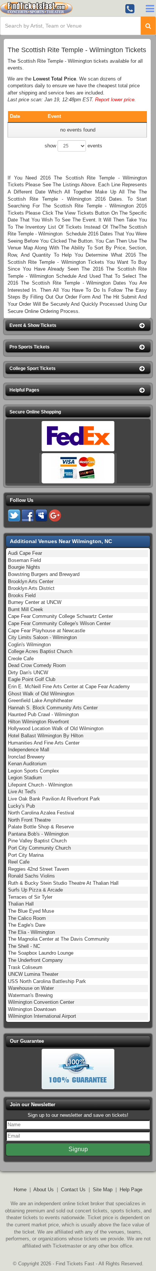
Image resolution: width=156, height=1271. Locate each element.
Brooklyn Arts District (31, 588)
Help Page (131, 1189)
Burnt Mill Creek (25, 609)
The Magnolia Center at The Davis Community (58, 939)
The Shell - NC (24, 946)
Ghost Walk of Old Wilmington (41, 694)
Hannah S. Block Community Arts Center (53, 708)
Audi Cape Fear (25, 553)
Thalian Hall (21, 904)
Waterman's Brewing (30, 995)
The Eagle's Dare (26, 925)
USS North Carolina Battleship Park (47, 981)
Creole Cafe (21, 658)
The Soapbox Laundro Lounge (40, 953)
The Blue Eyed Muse (31, 911)
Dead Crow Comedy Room (37, 665)
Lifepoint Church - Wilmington (40, 785)
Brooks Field (22, 595)
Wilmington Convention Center (41, 1002)
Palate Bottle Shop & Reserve (41, 827)
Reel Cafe (19, 862)
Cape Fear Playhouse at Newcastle (46, 630)
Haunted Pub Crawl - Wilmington (43, 714)
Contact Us (73, 1189)
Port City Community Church (39, 848)
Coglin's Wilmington (29, 644)
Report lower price (114, 99)
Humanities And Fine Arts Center (44, 743)
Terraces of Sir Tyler (30, 897)
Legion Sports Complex (33, 771)
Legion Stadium (25, 777)
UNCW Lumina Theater (33, 974)
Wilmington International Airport (42, 1016)
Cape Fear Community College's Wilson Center (59, 623)
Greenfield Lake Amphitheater (40, 700)
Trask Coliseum (25, 967)
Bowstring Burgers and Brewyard (44, 574)
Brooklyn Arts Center (30, 581)
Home (20, 1189)
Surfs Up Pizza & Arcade (35, 890)
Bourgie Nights (24, 567)
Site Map (102, 1189)
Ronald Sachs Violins (31, 876)
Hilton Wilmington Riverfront (38, 722)
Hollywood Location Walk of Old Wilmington (55, 728)
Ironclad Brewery (26, 757)
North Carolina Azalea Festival (41, 813)
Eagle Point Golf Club (31, 679)
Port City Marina (26, 855)
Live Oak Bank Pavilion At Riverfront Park (54, 799)
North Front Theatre (29, 820)
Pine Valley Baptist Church (37, 841)
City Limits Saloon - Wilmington (42, 637)
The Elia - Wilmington (31, 932)
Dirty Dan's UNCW (28, 672)
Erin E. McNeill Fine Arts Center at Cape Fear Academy (69, 686)
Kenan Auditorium (27, 763)
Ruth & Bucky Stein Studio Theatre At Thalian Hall (63, 883)
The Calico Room (27, 918)
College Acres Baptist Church (40, 651)
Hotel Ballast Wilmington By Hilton (45, 735)
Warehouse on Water (31, 988)
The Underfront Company (35, 960)
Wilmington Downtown (32, 1009)
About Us (43, 1189)
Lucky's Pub (21, 806)
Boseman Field (24, 560)
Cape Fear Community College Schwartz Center (60, 616)
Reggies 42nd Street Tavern (38, 869)
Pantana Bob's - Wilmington (38, 834)
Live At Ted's (22, 791)
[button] (78, 325)
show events (73, 146)
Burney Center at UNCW (34, 602)
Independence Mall (28, 749)
